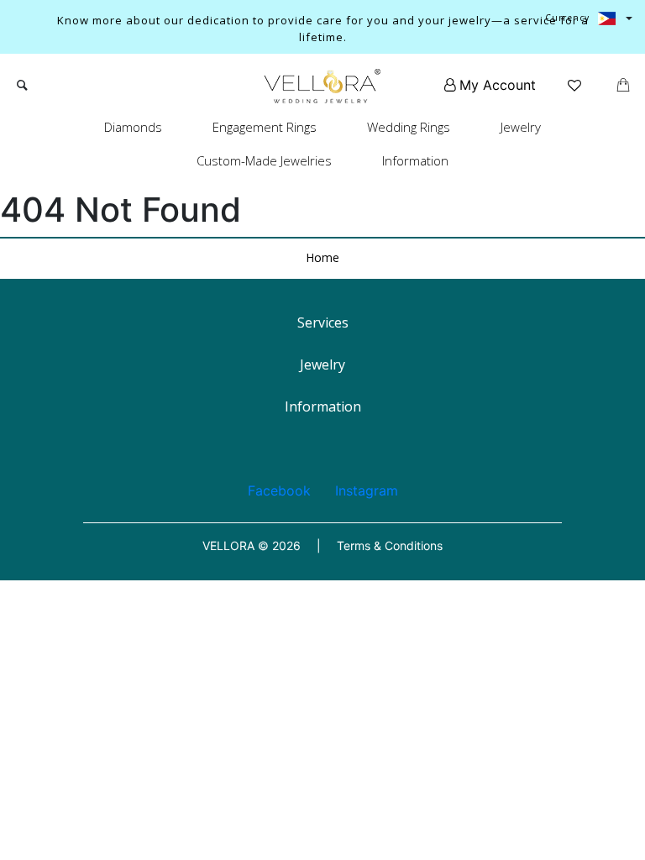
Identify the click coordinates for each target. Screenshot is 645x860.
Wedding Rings (408, 126)
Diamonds (133, 126)
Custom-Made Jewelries (264, 160)
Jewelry (521, 126)
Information (415, 160)
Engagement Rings (264, 126)
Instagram (366, 490)
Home (322, 257)
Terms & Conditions (390, 545)
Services (323, 322)
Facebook (279, 490)
